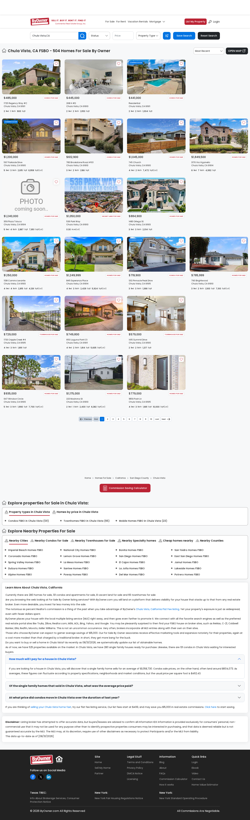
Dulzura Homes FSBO (21, 568)
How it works (166, 784)
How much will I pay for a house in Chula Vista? (42, 659)
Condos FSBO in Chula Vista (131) (28, 521)
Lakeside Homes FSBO (187, 568)
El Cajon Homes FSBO (132, 562)
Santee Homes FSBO (76, 568)
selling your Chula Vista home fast (51, 707)
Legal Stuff (134, 757)
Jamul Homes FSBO (186, 562)
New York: (101, 793)
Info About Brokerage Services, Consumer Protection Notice (54, 800)
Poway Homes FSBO (76, 574)
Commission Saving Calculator (128, 488)
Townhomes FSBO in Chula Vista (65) (87, 521)
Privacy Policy (135, 768)
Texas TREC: (38, 793)
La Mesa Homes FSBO (77, 562)
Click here (210, 707)
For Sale (110, 21)
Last (157, 419)
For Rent (121, 21)
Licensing (132, 779)
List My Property (195, 21)
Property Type (146, 35)
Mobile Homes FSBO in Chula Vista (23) (143, 521)
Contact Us (198, 779)
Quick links (199, 757)
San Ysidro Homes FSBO (189, 550)
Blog (161, 762)
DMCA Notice (135, 773)
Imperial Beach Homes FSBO (25, 550)
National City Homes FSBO (80, 550)
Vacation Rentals (138, 21)
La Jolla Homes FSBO (132, 568)
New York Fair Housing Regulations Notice (119, 798)
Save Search (184, 35)
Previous (87, 419)
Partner (99, 773)
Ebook (195, 768)
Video (195, 773)
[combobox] (209, 51)
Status (95, 35)
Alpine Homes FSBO (20, 574)
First (96, 419)
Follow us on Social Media (47, 770)
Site (97, 757)
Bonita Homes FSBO (131, 550)
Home (98, 762)
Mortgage (155, 21)
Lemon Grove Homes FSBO (80, 556)
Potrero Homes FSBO (187, 574)
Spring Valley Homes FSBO (24, 562)
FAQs (162, 773)
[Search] (82, 36)
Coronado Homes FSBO (22, 556)
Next (164, 419)
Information (167, 757)
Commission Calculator (173, 779)
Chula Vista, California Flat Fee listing (157, 609)
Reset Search (209, 35)
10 (151, 419)
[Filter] (167, 36)
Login (216, 22)
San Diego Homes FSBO (133, 556)
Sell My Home (103, 768)
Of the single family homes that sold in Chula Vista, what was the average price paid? (71, 686)
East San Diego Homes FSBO (191, 556)
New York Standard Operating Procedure (183, 798)
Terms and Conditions (140, 762)
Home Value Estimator (205, 784)
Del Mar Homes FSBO (132, 574)
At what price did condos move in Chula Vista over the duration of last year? (64, 698)
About (162, 768)
